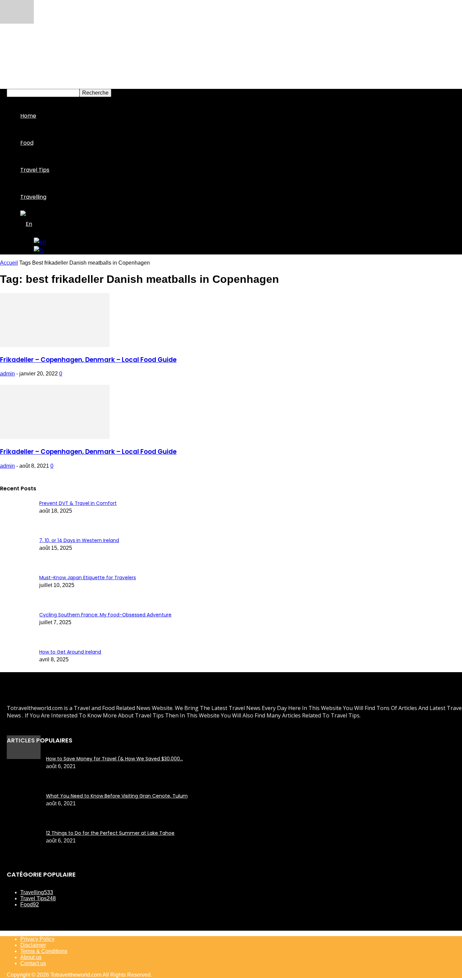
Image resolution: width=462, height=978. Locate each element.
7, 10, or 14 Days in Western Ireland (79, 540)
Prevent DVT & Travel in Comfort (78, 503)
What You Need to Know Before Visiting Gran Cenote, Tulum (117, 795)
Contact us (33, 963)
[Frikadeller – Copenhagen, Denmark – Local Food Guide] (55, 345)
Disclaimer (33, 945)
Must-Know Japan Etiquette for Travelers (87, 577)
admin (7, 373)
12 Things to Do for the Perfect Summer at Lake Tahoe (110, 833)
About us (31, 957)
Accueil (9, 263)
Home (28, 116)
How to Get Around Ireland (70, 652)
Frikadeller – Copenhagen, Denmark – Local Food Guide (88, 359)
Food (26, 143)
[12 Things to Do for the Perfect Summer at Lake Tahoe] (24, 757)
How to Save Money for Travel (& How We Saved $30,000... (114, 758)
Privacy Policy (37, 939)
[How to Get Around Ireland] (17, 22)
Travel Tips (34, 170)
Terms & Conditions (43, 951)
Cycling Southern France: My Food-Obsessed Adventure (105, 614)
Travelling (33, 197)
